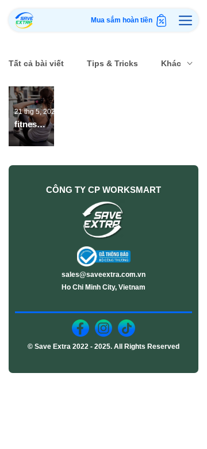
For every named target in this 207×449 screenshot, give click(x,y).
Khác (171, 63)
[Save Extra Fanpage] (80, 328)
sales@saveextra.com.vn (103, 275)
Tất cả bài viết (36, 63)
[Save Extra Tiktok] (126, 328)
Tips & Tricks (112, 63)
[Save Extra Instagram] (103, 328)
